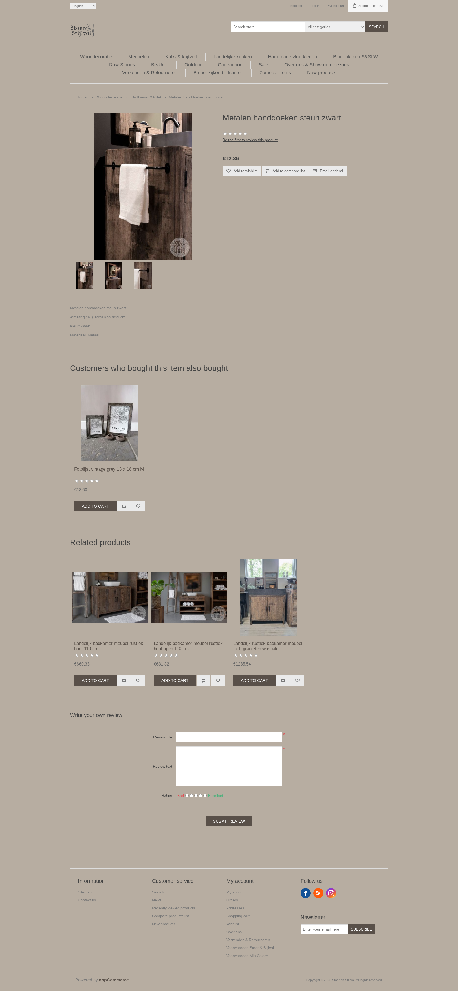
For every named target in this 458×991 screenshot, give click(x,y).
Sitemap (85, 892)
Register (296, 6)
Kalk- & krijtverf (181, 56)
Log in (315, 6)
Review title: (163, 737)
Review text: (163, 766)
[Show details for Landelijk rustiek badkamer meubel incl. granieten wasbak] (269, 597)
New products (321, 72)
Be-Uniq (159, 64)
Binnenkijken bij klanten (218, 72)
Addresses (235, 908)
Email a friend (331, 171)
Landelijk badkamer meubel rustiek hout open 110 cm (188, 646)
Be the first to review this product (250, 140)
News (156, 900)
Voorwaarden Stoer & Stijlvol (250, 948)
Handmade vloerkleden (292, 56)
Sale (263, 64)
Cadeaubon (230, 64)
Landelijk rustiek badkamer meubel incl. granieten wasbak (267, 646)
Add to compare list (288, 171)
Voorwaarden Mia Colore (247, 956)
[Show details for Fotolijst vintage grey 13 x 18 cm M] (110, 423)
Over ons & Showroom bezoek (316, 64)
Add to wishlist (245, 171)
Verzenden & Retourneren (149, 72)
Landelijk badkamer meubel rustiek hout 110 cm (108, 646)
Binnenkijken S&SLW (355, 56)
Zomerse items (275, 72)
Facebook (306, 893)
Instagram (331, 893)
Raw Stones (122, 64)
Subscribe (361, 929)
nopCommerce (114, 980)
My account (236, 892)
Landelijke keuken (233, 56)
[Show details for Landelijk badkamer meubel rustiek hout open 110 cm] (189, 597)
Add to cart (95, 506)
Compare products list (170, 916)
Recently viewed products (173, 908)
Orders (232, 900)
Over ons (234, 932)
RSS (318, 893)
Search (376, 27)
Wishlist (232, 924)
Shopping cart (238, 916)
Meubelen (138, 56)
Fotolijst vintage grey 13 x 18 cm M (109, 469)
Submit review (229, 821)
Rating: (167, 795)
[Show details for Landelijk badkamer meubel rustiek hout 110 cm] (110, 597)
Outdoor (193, 64)
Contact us (87, 900)
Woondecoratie (96, 56)
